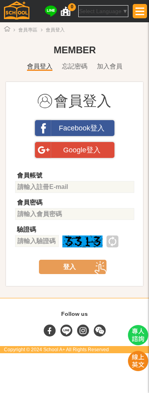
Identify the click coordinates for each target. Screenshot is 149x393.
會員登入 (39, 66)
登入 (69, 266)
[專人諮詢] (138, 343)
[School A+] (16, 11)
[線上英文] (138, 369)
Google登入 (82, 150)
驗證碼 (26, 229)
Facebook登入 (81, 128)
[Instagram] (84, 334)
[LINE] (51, 11)
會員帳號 (30, 175)
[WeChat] (100, 334)
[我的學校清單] (65, 11)
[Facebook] (50, 334)
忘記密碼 (74, 66)
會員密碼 (30, 202)
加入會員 (109, 66)
